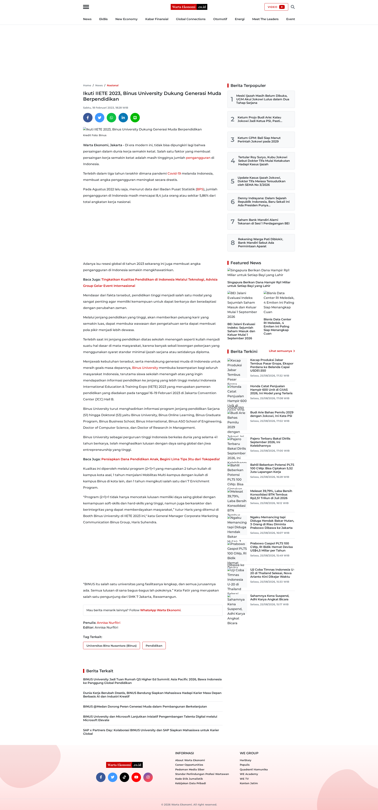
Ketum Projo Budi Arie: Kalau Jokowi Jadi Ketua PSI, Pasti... (260, 119)
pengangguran (198, 158)
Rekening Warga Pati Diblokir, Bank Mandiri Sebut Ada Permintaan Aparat (260, 242)
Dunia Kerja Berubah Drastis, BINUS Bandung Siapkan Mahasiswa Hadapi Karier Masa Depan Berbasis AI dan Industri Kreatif (152, 694)
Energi (240, 19)
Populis (245, 764)
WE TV (244, 778)
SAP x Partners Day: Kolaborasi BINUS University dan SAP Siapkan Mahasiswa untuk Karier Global (151, 732)
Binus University (145, 368)
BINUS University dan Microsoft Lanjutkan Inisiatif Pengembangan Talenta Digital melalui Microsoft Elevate (150, 718)
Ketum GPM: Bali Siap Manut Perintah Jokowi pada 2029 (259, 139)
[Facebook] (88, 117)
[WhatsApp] (111, 117)
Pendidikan (154, 645)
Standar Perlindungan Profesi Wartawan (202, 774)
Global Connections (191, 19)
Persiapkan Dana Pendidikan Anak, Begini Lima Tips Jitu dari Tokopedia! (160, 459)
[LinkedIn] (123, 117)
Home (87, 85)
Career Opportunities (189, 764)
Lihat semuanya (280, 351)
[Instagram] (148, 777)
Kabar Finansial (156, 19)
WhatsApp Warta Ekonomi (160, 610)
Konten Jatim (249, 783)
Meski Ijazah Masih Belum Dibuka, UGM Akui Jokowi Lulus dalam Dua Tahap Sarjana (262, 99)
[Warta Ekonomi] (189, 6)
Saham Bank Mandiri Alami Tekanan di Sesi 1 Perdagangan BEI (264, 221)
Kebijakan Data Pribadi (190, 783)
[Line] (135, 117)
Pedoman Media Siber (189, 769)
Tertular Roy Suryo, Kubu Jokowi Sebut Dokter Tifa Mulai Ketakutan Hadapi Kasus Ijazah (264, 160)
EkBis (103, 19)
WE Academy (249, 774)
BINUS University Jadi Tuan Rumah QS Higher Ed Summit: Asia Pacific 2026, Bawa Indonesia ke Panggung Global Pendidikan (152, 681)
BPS (200, 189)
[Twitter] (99, 117)
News (87, 19)
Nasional (113, 85)
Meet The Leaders (265, 19)
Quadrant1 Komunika (254, 769)
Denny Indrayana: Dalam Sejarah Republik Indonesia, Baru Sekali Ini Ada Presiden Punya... (264, 201)
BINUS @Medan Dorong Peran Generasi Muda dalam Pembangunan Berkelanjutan (145, 706)
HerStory (245, 760)
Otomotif (220, 19)
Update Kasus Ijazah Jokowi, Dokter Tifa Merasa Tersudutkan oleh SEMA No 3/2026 (261, 181)
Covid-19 (174, 173)
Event (290, 19)
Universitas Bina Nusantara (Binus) (111, 645)
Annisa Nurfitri (108, 623)
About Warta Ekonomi (190, 760)
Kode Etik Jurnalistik (189, 778)
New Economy (126, 19)
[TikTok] (124, 777)
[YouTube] (136, 777)
